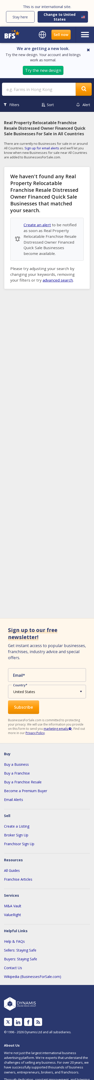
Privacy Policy (35, 733)
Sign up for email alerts (42, 148)
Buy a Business (16, 764)
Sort (50, 104)
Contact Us (13, 967)
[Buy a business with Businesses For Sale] (12, 35)
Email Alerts (13, 799)
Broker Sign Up (16, 835)
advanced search (58, 280)
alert (86, 104)
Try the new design (43, 70)
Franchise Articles (18, 879)
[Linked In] (18, 1022)
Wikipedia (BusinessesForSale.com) (32, 976)
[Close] (88, 50)
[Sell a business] (61, 35)
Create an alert (37, 224)
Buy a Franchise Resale (23, 782)
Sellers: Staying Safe (20, 950)
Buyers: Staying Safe (20, 959)
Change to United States (59, 17)
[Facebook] (28, 1022)
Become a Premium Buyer (25, 790)
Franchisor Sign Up (19, 843)
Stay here (20, 17)
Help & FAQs (14, 941)
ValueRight (12, 914)
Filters (14, 104)
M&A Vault (12, 906)
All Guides (12, 870)
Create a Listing (16, 826)
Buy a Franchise (17, 773)
